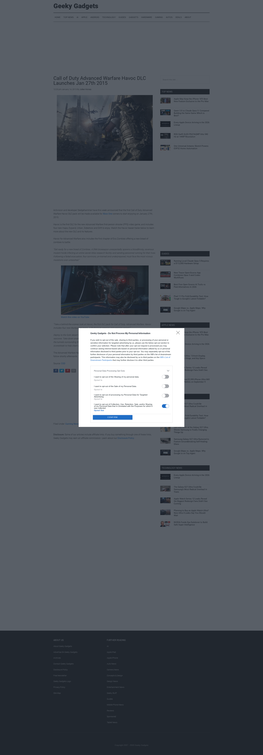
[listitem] (131, 370)
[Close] (178, 333)
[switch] (165, 377)
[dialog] (131, 377)
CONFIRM (113, 417)
